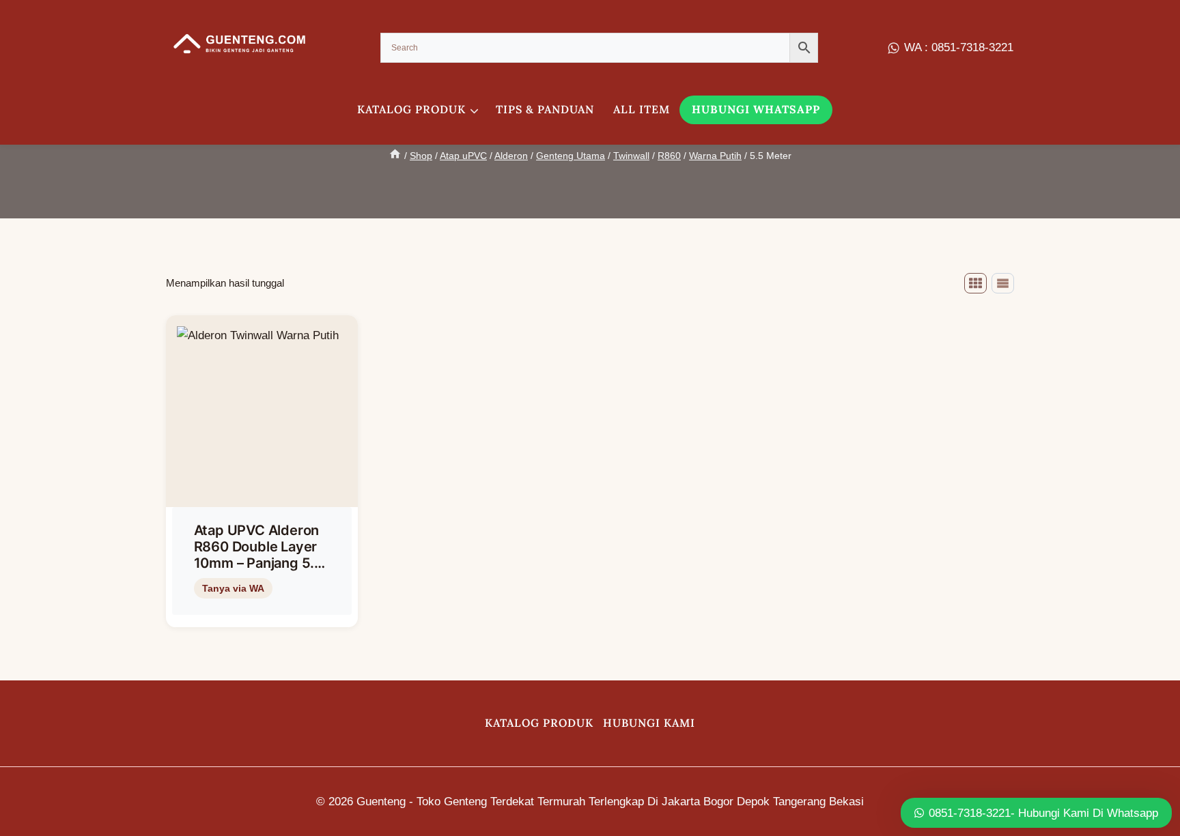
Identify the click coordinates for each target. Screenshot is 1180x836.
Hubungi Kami (649, 723)
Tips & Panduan (545, 109)
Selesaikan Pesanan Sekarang (259, 610)
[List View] (1003, 283)
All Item (641, 109)
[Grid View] (975, 283)
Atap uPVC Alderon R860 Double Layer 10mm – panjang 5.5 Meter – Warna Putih (259, 555)
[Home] (395, 155)
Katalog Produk (539, 723)
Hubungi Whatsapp (756, 109)
